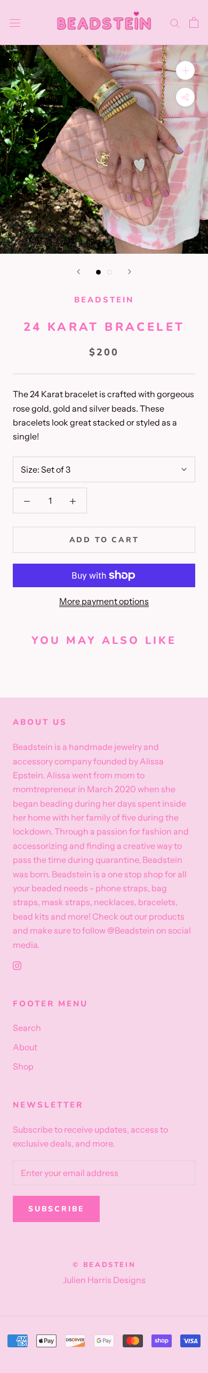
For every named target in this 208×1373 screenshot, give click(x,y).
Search (27, 1027)
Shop (23, 1066)
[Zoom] (185, 70)
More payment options (104, 601)
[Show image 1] (98, 272)
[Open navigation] (15, 22)
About (25, 1047)
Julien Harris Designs (104, 1280)
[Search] (175, 22)
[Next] (129, 271)
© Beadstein (104, 1265)
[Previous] (78, 271)
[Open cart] (193, 22)
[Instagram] (17, 965)
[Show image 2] (109, 272)
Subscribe (56, 1209)
